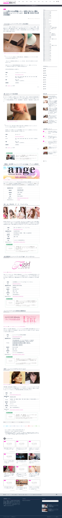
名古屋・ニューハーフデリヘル (47, 23)
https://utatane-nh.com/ (19, 74)
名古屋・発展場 (54, 27)
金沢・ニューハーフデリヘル (47, 58)
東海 (27, 1)
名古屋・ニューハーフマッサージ (47, 27)
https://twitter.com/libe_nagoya (18, 354)
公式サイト (9, 85)
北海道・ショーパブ (46, 19)
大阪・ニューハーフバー (46, 31)
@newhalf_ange (5, 179)
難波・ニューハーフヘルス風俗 (47, 59)
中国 (42, 1)
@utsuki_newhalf (6, 384)
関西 (23, 1)
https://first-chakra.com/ (19, 136)
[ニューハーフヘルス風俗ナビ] (9, 3)
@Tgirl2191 (5, 272)
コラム (4, 9)
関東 (19, 1)
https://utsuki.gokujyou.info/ (15, 394)
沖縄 (54, 1)
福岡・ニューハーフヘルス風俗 (47, 55)
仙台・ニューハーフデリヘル (47, 14)
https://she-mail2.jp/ (16, 283)
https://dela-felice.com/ (18, 229)
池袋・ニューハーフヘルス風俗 (47, 50)
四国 (46, 1)
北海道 (31, 1)
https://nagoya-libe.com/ (17, 336)
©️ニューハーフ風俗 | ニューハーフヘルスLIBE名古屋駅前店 (16, 326)
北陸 (39, 1)
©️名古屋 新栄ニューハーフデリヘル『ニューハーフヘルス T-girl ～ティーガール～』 (19, 272)
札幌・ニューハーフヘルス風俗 (47, 37)
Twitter (18, 199)
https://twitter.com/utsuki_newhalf (16, 409)
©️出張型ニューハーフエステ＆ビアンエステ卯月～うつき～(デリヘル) (19, 384)
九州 (50, 1)
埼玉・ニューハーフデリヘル (47, 28)
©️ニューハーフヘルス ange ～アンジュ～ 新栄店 (16, 179)
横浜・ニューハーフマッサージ (47, 49)
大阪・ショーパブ (54, 28)
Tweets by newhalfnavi (26, 500)
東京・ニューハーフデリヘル (47, 41)
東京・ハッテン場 (54, 45)
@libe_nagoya (5, 326)
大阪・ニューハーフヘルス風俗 (47, 32)
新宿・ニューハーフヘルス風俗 (47, 36)
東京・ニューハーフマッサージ (47, 45)
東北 (35, 1)
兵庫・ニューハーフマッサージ (47, 18)
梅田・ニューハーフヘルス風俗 (47, 46)
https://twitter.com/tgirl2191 (18, 296)
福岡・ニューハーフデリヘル (47, 54)
